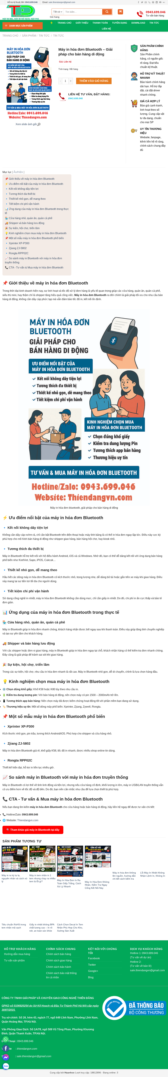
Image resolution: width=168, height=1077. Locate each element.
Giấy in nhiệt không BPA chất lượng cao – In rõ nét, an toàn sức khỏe (41, 927)
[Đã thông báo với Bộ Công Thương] (134, 1007)
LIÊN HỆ (106, 28)
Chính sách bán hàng (58, 954)
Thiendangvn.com (27, 820)
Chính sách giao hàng (59, 960)
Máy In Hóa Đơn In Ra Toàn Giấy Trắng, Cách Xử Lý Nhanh (69, 883)
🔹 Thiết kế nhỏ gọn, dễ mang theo (25, 198)
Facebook (94, 958)
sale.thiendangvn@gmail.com (62, 2)
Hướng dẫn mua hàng (17, 954)
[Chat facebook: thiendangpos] (5, 1057)
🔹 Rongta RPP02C (17, 253)
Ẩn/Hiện (18, 172)
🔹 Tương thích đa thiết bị (20, 194)
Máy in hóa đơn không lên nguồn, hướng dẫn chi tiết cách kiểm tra (124, 869)
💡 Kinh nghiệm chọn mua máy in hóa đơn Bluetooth (35, 233)
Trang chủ (10, 35)
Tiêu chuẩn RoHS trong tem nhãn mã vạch (14, 926)
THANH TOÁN (100, 22)
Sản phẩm (29, 35)
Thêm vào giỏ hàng (93, 81)
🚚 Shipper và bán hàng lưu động (24, 223)
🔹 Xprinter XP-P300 (17, 243)
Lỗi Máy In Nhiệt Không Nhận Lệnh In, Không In (152, 874)
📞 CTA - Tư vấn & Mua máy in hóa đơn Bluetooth (34, 267)
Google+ (93, 971)
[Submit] (107, 12)
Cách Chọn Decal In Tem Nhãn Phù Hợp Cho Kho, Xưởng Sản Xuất (70, 927)
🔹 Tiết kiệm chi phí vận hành (22, 204)
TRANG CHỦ (64, 22)
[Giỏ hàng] (120, 12)
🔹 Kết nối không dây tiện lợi (22, 188)
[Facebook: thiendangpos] (5, 1048)
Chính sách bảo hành (58, 966)
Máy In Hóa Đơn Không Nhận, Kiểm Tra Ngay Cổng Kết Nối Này (97, 885)
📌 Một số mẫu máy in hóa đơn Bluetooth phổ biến (34, 238)
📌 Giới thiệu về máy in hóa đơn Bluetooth (29, 178)
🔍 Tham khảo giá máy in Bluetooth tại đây (32, 829)
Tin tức (58, 35)
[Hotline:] (5, 1039)
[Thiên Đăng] (23, 12)
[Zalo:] (5, 1066)
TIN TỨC (154, 22)
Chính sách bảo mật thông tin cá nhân (61, 975)
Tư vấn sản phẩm (14, 960)
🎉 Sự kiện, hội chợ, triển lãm (22, 228)
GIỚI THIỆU (82, 22)
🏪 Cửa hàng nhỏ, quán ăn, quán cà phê (28, 218)
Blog (91, 977)
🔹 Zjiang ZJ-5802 (16, 248)
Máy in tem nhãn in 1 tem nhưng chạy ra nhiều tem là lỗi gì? (42, 878)
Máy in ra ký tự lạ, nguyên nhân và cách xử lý (14, 878)
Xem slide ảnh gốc (26, 124)
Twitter (92, 964)
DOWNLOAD (138, 22)
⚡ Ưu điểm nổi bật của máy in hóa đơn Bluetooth (34, 184)
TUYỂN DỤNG (119, 22)
